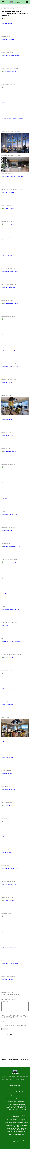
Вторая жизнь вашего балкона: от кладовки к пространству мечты (16, 1099)
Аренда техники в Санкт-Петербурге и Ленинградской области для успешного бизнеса (16, 1093)
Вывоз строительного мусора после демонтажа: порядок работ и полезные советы (16, 1102)
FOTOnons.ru (16, 2)
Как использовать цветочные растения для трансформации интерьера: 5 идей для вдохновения (16, 1115)
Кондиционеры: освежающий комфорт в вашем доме (16, 1123)
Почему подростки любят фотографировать (16, 1131)
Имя (2, 1019)
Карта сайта (16, 1117)
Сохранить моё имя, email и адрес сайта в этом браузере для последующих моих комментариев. (13, 1026)
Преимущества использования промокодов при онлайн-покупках (16, 1136)
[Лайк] (8, 19)
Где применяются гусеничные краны (16, 1104)
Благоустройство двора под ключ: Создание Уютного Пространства (16, 1096)
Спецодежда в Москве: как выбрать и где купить (16, 1143)
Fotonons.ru (15, 1073)
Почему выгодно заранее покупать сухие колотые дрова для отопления (16, 1129)
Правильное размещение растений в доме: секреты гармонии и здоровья (16, 1133)
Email (2, 1021)
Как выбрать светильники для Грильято (16, 1109)
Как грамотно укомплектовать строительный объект (16, 1111)
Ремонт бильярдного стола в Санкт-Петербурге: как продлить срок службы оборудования (16, 1140)
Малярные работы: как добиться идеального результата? (16, 1126)
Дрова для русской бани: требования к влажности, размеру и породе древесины (16, 1107)
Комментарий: (4, 1001)
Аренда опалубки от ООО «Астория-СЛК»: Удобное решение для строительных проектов (16, 1089)
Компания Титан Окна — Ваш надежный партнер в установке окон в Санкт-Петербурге (16, 1120)
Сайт (2, 1023)
